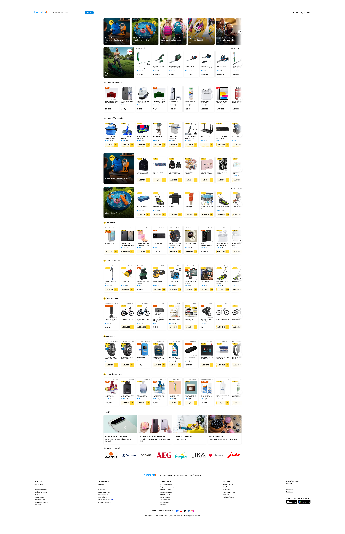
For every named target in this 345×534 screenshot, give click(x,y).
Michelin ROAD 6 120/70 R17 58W (238, 358)
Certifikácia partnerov (229, 492)
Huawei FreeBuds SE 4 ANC (238, 244)
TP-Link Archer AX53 (206, 137)
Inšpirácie (226, 495)
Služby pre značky (165, 495)
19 (127, 247)
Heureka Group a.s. (164, 516)
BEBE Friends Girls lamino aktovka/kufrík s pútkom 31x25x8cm (207, 173)
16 (158, 140)
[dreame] (146, 455)
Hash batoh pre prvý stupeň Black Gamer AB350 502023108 (142, 173)
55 (158, 247)
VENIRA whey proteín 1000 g (174, 320)
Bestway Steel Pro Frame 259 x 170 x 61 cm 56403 (143, 207)
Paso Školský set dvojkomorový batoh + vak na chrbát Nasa (175, 173)
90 (127, 140)
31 (111, 285)
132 (222, 399)
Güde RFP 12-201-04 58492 (110, 282)
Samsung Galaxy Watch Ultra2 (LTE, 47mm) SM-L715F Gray (175, 244)
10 (238, 70)
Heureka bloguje (39, 497)
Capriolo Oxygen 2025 (238, 319)
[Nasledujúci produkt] (240, 64)
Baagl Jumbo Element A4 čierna (222, 173)
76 (206, 105)
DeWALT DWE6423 (157, 281)
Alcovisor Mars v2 (141, 357)
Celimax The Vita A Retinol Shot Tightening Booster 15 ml (175, 396)
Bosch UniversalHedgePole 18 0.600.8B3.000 (143, 67)
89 (206, 399)
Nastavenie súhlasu (102, 495)
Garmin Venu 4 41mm (190, 243)
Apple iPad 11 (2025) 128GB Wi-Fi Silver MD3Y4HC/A (221, 102)
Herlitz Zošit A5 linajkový (189, 173)
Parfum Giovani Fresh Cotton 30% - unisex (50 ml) (158, 396)
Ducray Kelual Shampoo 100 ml (222, 396)
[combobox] (68, 12)
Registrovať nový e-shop (167, 487)
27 (222, 105)
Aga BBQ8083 (172, 206)
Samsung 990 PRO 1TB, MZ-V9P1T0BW (222, 137)
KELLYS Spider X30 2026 (222, 319)
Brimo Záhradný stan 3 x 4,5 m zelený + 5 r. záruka (159, 102)
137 (111, 140)
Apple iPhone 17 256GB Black (127, 102)
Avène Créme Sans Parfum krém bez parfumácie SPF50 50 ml (191, 207)
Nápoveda (163, 505)
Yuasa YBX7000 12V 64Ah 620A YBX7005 (207, 358)
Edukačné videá (164, 502)
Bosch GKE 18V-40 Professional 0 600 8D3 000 (207, 67)
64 (158, 285)
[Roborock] (216, 455)
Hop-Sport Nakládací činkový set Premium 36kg (158, 320)
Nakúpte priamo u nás (103, 492)
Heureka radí (101, 490)
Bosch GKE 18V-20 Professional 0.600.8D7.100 (221, 67)
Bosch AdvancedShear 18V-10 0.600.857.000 (174, 67)
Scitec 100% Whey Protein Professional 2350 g (237, 102)
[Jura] (234, 455)
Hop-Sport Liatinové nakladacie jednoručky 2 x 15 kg (207, 320)
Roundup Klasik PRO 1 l (191, 101)
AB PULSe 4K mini (157, 243)
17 (206, 323)
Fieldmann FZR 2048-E (238, 281)
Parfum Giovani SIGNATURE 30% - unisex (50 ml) (110, 396)
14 (206, 285)
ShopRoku (226, 487)
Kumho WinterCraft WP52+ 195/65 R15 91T (111, 358)
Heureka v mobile (102, 487)
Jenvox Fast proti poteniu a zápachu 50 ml (206, 396)
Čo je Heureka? (38, 484)
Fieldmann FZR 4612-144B (158, 207)
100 (222, 247)
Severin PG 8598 (237, 206)
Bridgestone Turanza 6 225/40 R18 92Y (127, 358)
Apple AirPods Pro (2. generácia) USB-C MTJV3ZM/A (222, 244)
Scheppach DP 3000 (237, 137)
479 (238, 105)
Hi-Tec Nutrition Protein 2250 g (189, 320)
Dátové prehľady (165, 497)
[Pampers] (181, 455)
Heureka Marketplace (166, 492)
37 (222, 140)
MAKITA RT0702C (157, 137)
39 (174, 361)
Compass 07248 (125, 281)
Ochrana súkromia (102, 497)
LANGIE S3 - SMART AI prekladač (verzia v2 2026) (206, 244)
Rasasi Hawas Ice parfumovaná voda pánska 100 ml (142, 396)
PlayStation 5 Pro (173, 101)
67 (158, 323)
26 (190, 361)
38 (158, 399)
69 (158, 361)
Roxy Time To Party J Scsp (158, 173)
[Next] (240, 32)
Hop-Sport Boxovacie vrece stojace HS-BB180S (111, 320)
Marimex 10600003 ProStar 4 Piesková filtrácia (110, 137)
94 (222, 285)
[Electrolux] (129, 455)
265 (143, 361)
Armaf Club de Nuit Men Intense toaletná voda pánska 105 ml (127, 396)
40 (206, 247)
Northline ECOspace (190, 357)
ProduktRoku (227, 490)
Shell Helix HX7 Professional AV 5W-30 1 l (175, 358)
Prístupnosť (37, 505)
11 (143, 247)
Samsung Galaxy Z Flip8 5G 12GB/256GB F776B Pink (143, 244)
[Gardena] (111, 455)
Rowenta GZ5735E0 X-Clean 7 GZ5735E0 (190, 137)
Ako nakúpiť (100, 484)
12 (143, 70)
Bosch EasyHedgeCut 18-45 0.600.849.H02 (238, 67)
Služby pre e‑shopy (165, 490)
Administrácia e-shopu (166, 484)
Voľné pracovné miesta (40, 492)
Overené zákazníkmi (228, 484)
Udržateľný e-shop (228, 497)
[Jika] (199, 455)
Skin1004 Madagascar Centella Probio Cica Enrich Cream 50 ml (190, 396)
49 (238, 399)
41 (111, 399)
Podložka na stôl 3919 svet (238, 173)
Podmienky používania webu (192, 516)
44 (206, 140)
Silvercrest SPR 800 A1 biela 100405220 (143, 102)
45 (143, 140)
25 (143, 105)
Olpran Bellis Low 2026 (127, 319)
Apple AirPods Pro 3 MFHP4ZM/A (206, 102)
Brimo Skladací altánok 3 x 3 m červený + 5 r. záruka (111, 102)
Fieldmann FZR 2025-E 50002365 (222, 282)
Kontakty (37, 487)
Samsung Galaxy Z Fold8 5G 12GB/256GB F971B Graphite (127, 244)
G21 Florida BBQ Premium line (173, 137)
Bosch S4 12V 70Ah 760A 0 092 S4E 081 (222, 358)
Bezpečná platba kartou (104, 500)
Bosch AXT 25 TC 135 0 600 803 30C (143, 282)
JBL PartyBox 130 (109, 243)
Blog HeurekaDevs (39, 500)
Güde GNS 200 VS (173, 281)
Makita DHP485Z (205, 281)
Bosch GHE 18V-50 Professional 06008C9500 (189, 67)
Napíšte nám (289, 483)
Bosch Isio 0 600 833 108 (158, 67)
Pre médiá (37, 495)
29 (127, 105)
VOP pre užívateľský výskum (105, 502)
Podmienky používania (40, 490)
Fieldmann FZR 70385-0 (223, 206)
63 (174, 399)
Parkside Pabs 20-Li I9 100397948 (190, 282)
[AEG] (164, 455)
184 (191, 105)
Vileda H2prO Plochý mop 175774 (142, 137)
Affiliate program (165, 500)
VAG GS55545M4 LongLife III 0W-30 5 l (158, 358)
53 (174, 247)
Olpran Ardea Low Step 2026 (143, 320)
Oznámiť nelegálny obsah (41, 502)
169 (127, 399)
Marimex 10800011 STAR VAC (126, 137)
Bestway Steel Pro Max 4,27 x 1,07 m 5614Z (207, 207)
